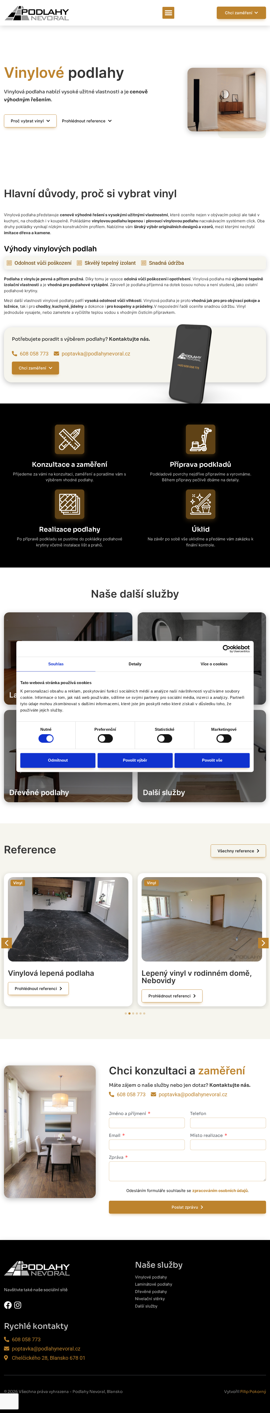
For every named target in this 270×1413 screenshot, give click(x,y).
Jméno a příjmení (128, 1114)
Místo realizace (207, 1135)
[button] (168, 13)
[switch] (105, 738)
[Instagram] (18, 1305)
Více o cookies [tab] (214, 664)
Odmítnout (58, 760)
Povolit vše (212, 760)
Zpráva (116, 1157)
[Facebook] (8, 1305)
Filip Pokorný (253, 1391)
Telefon (198, 1114)
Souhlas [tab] (56, 664)
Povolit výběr (135, 760)
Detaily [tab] (135, 664)
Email (115, 1135)
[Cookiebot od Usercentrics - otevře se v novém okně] (227, 649)
